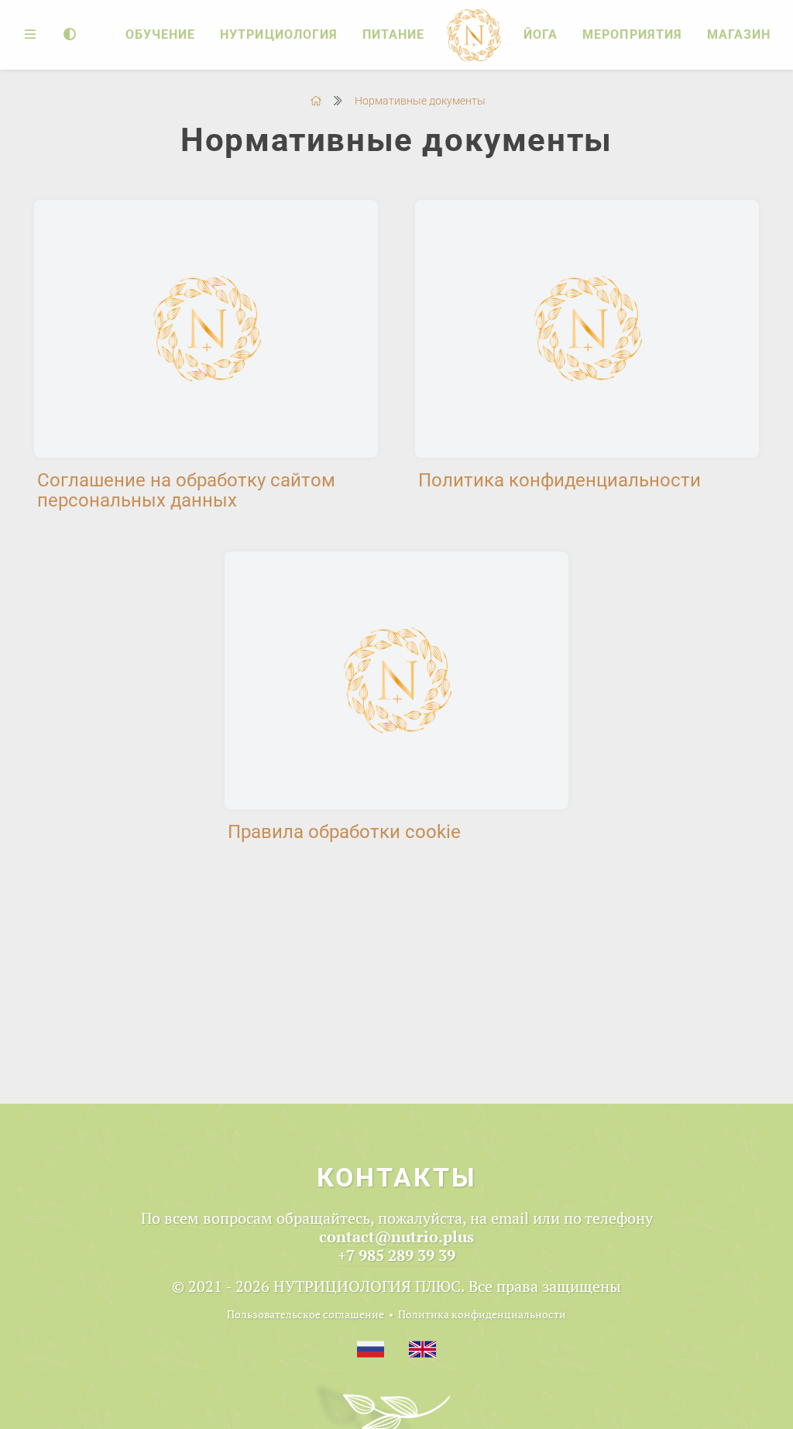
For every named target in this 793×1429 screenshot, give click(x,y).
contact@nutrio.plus (396, 1236)
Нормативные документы (420, 100)
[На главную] (316, 100)
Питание (393, 34)
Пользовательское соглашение (305, 1314)
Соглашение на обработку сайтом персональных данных (186, 490)
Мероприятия (631, 34)
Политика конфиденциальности (559, 480)
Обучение (160, 34)
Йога (541, 34)
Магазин (739, 34)
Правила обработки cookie (344, 832)
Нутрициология (279, 34)
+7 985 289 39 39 (396, 1255)
